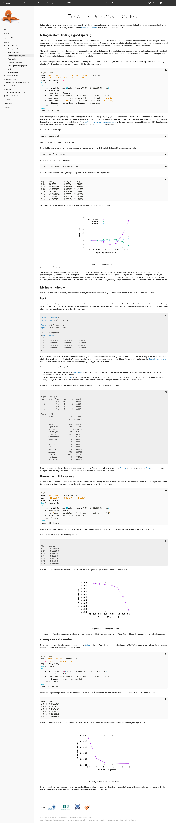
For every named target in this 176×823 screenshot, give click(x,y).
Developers (51, 3)
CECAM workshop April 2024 (15, 92)
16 (113, 3)
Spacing (45, 328)
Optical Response (12, 72)
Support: (43, 807)
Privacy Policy (123, 820)
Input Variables (27, 3)
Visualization (12, 59)
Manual (15, 3)
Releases (7, 108)
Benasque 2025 (65, 3)
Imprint (115, 820)
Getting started (13, 49)
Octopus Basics (11, 45)
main (119, 3)
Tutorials (39, 3)
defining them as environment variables (100, 122)
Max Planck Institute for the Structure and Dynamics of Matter (91, 820)
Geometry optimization (158, 359)
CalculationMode (49, 318)
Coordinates (48, 335)
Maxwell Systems (12, 86)
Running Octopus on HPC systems (17, 82)
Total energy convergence (16, 55)
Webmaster (133, 820)
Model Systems (11, 79)
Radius (44, 325)
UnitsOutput (47, 320)
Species (69, 377)
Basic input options (14, 52)
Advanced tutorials (12, 96)
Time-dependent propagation (17, 66)
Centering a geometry (15, 62)
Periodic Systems (12, 76)
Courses (8, 99)
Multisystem (10, 89)
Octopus (6, 3)
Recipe (10, 69)
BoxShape (78, 372)
